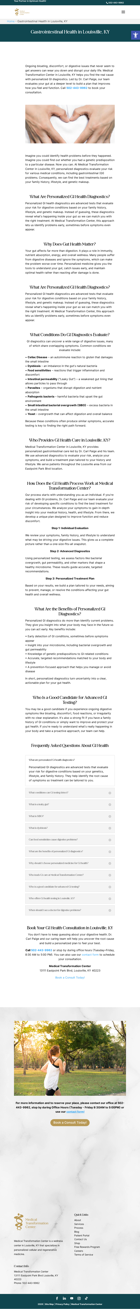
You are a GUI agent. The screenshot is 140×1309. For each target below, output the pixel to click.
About (77, 1220)
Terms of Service (83, 1254)
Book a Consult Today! (70, 977)
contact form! (75, 1111)
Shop (77, 1243)
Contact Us (80, 1239)
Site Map (49, 1304)
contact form (90, 954)
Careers (78, 1250)
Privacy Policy (62, 1304)
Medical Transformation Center (86, 1304)
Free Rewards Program (87, 1246)
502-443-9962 (116, 2)
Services (79, 1224)
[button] (135, 35)
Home (11, 21)
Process (78, 1227)
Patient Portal (81, 1235)
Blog (76, 1231)
